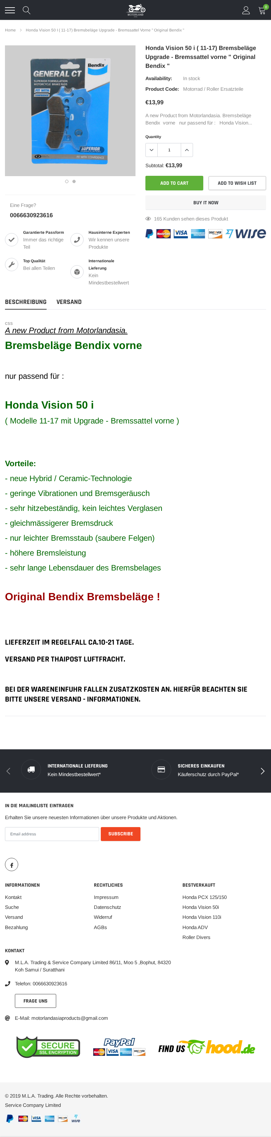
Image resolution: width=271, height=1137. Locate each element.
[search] (27, 10)
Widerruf (103, 917)
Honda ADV (195, 927)
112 (158, 219)
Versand (14, 917)
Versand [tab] (69, 302)
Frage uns (35, 1001)
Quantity (153, 136)
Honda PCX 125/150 (204, 897)
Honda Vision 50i (200, 907)
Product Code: (162, 89)
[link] (11, 864)
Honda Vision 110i (201, 917)
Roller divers (196, 937)
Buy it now (205, 202)
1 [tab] (66, 181)
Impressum (106, 897)
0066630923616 (31, 215)
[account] (246, 10)
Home (10, 30)
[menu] (10, 10)
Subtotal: (154, 165)
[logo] (135, 10)
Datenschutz (107, 907)
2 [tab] (74, 181)
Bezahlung (16, 927)
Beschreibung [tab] (26, 302)
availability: (158, 78)
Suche (12, 907)
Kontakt (13, 897)
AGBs (100, 927)
